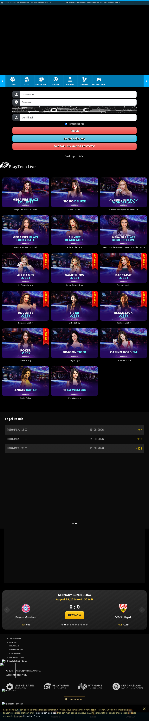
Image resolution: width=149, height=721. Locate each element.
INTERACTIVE (98, 84)
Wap (81, 156)
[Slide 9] (84, 624)
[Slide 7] (78, 624)
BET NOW (74, 615)
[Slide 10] (86, 624)
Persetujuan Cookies (45, 713)
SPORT (55, 84)
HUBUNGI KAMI (15, 653)
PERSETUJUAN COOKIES (18, 661)
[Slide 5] (73, 624)
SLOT (27, 84)
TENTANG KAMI (15, 638)
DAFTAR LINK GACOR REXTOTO (74, 146)
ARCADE (70, 84)
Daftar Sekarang (74, 138)
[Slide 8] (81, 624)
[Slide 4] (70, 624)
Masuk (74, 130)
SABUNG (84, 84)
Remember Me (76, 124)
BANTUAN (13, 642)
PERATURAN (14, 646)
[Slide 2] (65, 624)
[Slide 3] (67, 624)
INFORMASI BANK (16, 650)
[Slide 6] (76, 624)
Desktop (70, 156)
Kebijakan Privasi (31, 716)
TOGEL (12, 84)
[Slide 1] (62, 624)
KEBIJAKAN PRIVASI (16, 657)
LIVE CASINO (41, 84)
